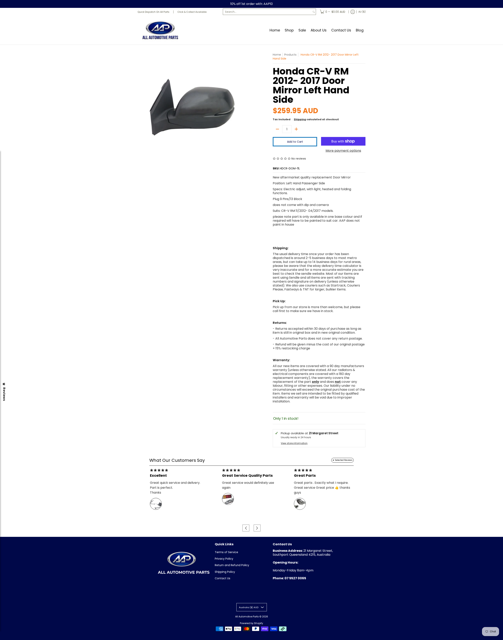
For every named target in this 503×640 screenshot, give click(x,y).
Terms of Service (226, 552)
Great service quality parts (247, 475)
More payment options (343, 151)
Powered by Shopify (251, 623)
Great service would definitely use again (248, 485)
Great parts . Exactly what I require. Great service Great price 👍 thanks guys (322, 487)
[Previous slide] (245, 527)
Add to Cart (295, 142)
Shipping (300, 119)
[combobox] (267, 12)
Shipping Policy (225, 572)
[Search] (313, 12)
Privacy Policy (224, 559)
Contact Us (222, 578)
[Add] (296, 129)
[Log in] (353, 12)
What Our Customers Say (177, 460)
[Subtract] (277, 129)
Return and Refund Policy (232, 565)
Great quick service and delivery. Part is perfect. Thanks (175, 487)
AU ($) (362, 11)
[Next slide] (257, 527)
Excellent (158, 475)
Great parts (305, 475)
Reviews (4, 394)
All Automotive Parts (247, 616)
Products (290, 55)
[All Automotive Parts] (160, 30)
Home (277, 55)
